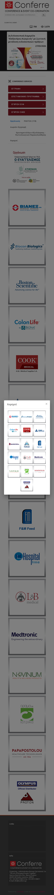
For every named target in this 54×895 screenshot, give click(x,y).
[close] (46, 403)
